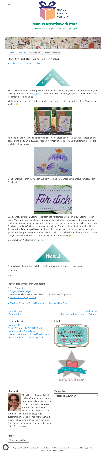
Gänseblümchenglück (38, 303)
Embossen (23, 303)
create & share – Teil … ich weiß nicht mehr (28, 334)
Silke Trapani (16, 288)
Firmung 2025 (14, 325)
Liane (42, 239)
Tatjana (36, 93)
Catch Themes (59, 450)
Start (13, 52)
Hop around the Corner (58, 303)
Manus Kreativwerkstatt (54, 24)
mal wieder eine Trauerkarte (21, 331)
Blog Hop (23, 52)
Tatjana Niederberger (20, 291)
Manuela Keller (33, 63)
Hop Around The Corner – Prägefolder (26, 337)
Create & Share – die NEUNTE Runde (25, 328)
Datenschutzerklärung (77, 448)
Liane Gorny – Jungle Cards (23, 297)
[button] (5, 447)
